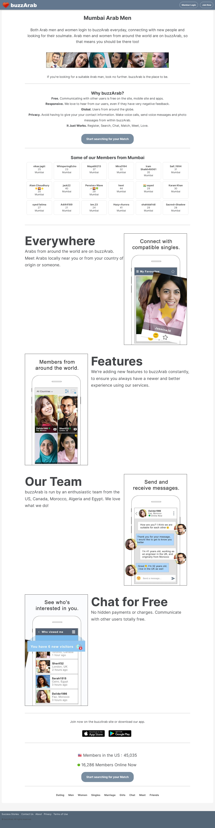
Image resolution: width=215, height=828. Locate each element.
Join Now (206, 5)
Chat (132, 795)
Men (71, 795)
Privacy (47, 814)
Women (82, 795)
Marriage (110, 795)
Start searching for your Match (107, 139)
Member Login (189, 5)
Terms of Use (60, 814)
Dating (60, 795)
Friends (154, 795)
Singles (95, 795)
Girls (122, 795)
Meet (142, 795)
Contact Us (27, 814)
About (38, 814)
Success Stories (10, 814)
